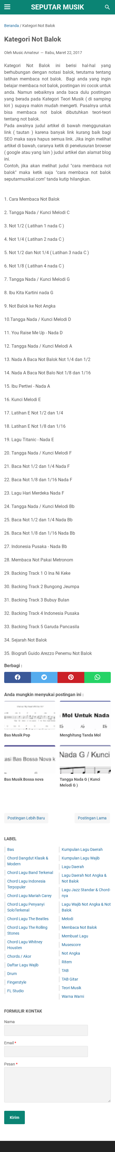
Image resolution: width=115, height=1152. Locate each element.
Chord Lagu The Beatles (28, 919)
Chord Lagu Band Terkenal (30, 872)
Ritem (67, 962)
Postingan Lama (92, 818)
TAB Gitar (70, 979)
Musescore (71, 944)
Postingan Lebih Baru (26, 818)
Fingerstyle (16, 982)
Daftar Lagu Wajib (23, 965)
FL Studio (15, 991)
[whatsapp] (97, 677)
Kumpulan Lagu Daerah (82, 849)
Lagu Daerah (73, 866)
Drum (12, 973)
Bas (10, 849)
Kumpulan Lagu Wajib (81, 858)
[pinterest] (71, 677)
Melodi (67, 919)
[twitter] (44, 677)
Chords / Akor (19, 956)
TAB (65, 970)
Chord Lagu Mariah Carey (29, 895)
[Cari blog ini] (107, 7)
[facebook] (17, 677)
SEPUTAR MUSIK (57, 7)
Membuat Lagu (75, 936)
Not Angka (71, 953)
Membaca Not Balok (79, 927)
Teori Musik (71, 988)
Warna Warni (73, 996)
